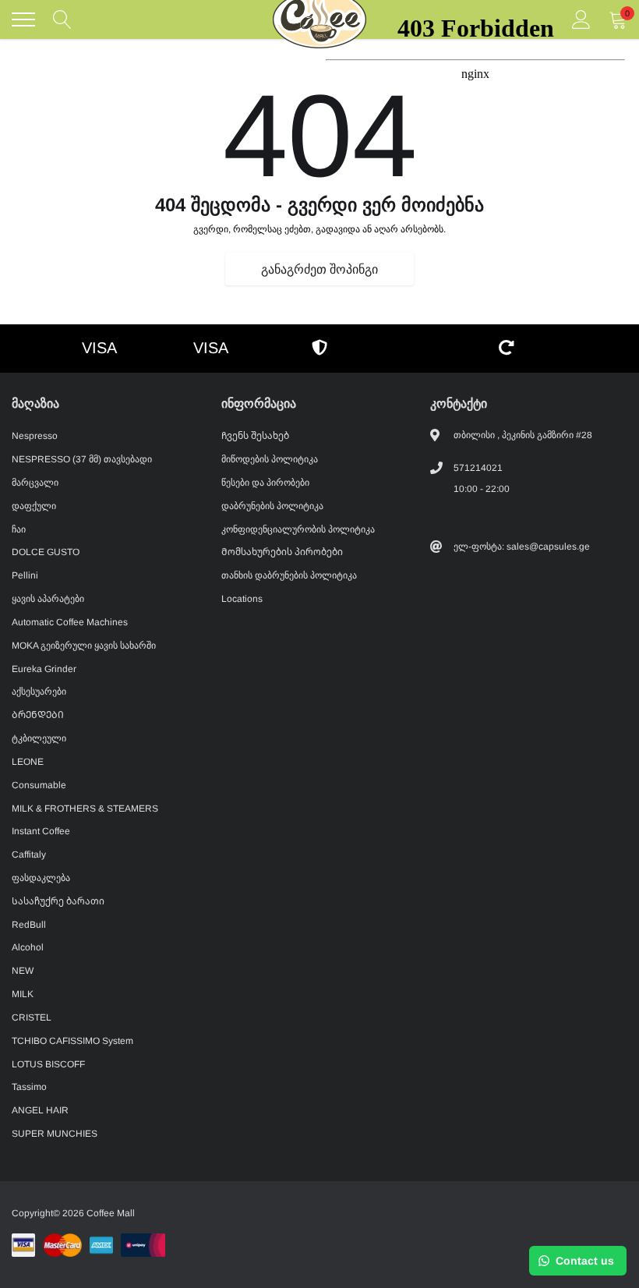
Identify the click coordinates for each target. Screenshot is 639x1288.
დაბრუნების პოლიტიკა (272, 506)
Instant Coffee (41, 831)
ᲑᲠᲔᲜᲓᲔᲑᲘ (38, 714)
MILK (23, 994)
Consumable (39, 785)
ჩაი (19, 529)
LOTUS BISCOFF (48, 1064)
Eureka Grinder (44, 668)
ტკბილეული (39, 738)
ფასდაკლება (41, 877)
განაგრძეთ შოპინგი (319, 269)
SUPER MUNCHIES (54, 1133)
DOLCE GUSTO (45, 552)
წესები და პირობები (265, 482)
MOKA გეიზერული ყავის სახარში (84, 645)
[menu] (23, 19)
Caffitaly (29, 854)
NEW (23, 970)
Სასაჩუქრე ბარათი (58, 901)
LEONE (28, 761)
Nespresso (35, 435)
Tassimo (29, 1086)
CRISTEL (31, 1017)
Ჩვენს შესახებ (255, 435)
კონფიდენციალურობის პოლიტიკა (298, 529)
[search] (62, 19)
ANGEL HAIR (40, 1110)
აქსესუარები (39, 691)
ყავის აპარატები (48, 598)
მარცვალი (35, 482)
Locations (242, 598)
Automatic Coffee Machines (70, 622)
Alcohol (28, 947)
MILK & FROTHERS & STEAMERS (85, 808)
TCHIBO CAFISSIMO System (72, 1040)
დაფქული (34, 506)
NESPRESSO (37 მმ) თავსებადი (82, 459)
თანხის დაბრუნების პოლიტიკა (289, 575)
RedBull (29, 924)
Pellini (25, 575)
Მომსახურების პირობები (282, 552)
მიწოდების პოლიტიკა (269, 459)
